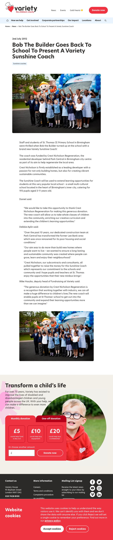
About (98, 20)
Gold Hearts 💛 (76, 10)
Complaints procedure (43, 494)
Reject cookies (77, 528)
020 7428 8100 (12, 496)
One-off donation (51, 418)
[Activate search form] (105, 20)
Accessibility (38, 498)
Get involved (33, 20)
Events (63, 10)
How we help (17, 20)
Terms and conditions (43, 491)
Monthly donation (20, 418)
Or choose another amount (21, 447)
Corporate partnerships (53, 20)
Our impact (73, 20)
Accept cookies (52, 528)
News (53, 10)
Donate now (98, 10)
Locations (86, 20)
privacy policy (53, 520)
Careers (36, 487)
